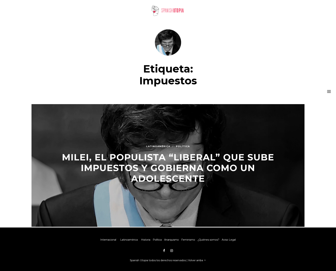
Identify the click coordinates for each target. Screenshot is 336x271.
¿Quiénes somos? (208, 239)
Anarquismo (171, 239)
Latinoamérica (129, 239)
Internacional (108, 239)
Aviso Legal (229, 239)
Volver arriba (196, 260)
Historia (145, 239)
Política (157, 239)
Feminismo (188, 239)
